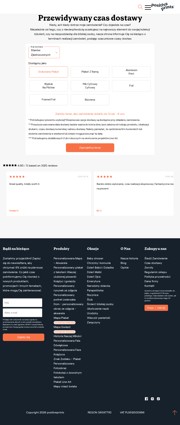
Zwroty (148, 267)
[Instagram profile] (154, 399)
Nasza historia (129, 258)
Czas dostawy (153, 262)
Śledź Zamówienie (156, 258)
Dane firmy (151, 281)
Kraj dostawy (37, 47)
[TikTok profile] (160, 399)
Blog (123, 262)
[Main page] (162, 7)
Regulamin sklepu (155, 272)
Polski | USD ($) (156, 307)
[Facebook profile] (148, 399)
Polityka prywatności (157, 276)
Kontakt (149, 285)
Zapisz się (23, 337)
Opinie (125, 267)
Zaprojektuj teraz (90, 147)
